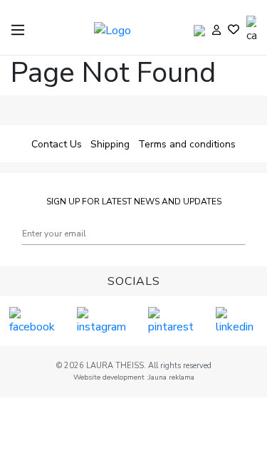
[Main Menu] (17, 30)
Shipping (110, 144)
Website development (110, 377)
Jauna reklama (171, 377)
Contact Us (56, 144)
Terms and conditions (187, 144)
